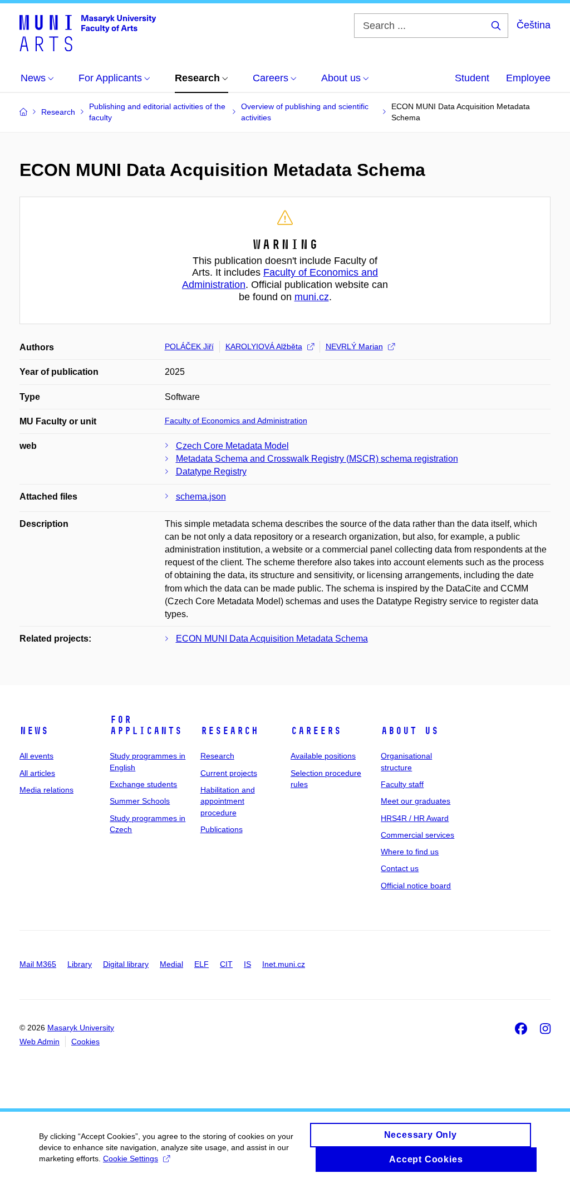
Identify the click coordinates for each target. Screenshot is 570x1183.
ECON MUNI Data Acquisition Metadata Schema (272, 638)
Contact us (400, 868)
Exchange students (143, 784)
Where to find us (410, 851)
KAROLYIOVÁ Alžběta (263, 346)
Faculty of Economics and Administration (236, 420)
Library (79, 964)
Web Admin (39, 1041)
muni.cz (311, 296)
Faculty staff (402, 784)
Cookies (85, 1041)
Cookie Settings (130, 1158)
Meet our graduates (415, 800)
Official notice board (416, 885)
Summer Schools (140, 800)
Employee (528, 78)
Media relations (46, 789)
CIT (226, 964)
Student (472, 78)
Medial (171, 964)
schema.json (201, 496)
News (33, 731)
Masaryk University (80, 1027)
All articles (37, 773)
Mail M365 (37, 964)
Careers (316, 731)
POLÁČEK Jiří (189, 346)
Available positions (323, 755)
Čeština (534, 25)
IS (247, 964)
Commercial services (417, 834)
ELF (201, 964)
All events (36, 755)
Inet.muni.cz (283, 964)
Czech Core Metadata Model (232, 446)
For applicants (146, 725)
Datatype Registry (211, 471)
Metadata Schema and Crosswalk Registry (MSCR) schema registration (317, 458)
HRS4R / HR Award (415, 818)
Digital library (126, 964)
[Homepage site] (87, 32)
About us (410, 731)
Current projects (228, 773)
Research (229, 731)
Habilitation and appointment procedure (227, 801)
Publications (221, 829)
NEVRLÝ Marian (354, 346)
